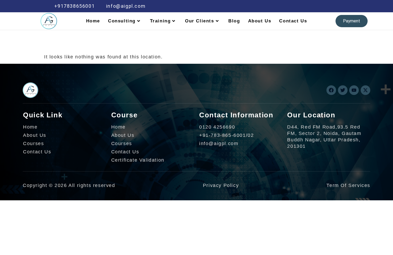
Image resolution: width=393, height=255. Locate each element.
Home (93, 20)
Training (160, 20)
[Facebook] (295, 6)
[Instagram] (341, 6)
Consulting (122, 20)
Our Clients (199, 20)
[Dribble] (329, 6)
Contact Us (293, 20)
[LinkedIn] (318, 6)
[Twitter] (306, 6)
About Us (259, 20)
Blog (234, 20)
